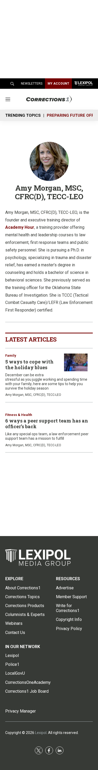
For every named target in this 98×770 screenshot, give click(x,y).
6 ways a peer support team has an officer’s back (46, 424)
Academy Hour (19, 227)
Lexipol (41, 733)
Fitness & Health (18, 415)
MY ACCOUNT (58, 83)
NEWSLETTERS (31, 83)
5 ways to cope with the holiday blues (29, 364)
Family (10, 355)
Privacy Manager (20, 711)
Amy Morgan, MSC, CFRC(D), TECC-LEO (33, 395)
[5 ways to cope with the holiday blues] (76, 362)
